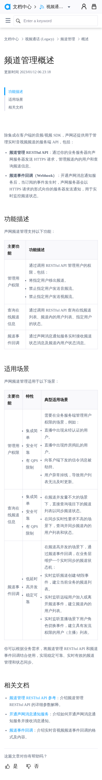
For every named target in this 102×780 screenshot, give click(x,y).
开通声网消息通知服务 (29, 714)
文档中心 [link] (12, 39)
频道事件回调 (21, 730)
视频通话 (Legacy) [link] (40, 39)
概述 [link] (85, 39)
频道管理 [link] (68, 39)
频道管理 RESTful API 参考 (32, 698)
